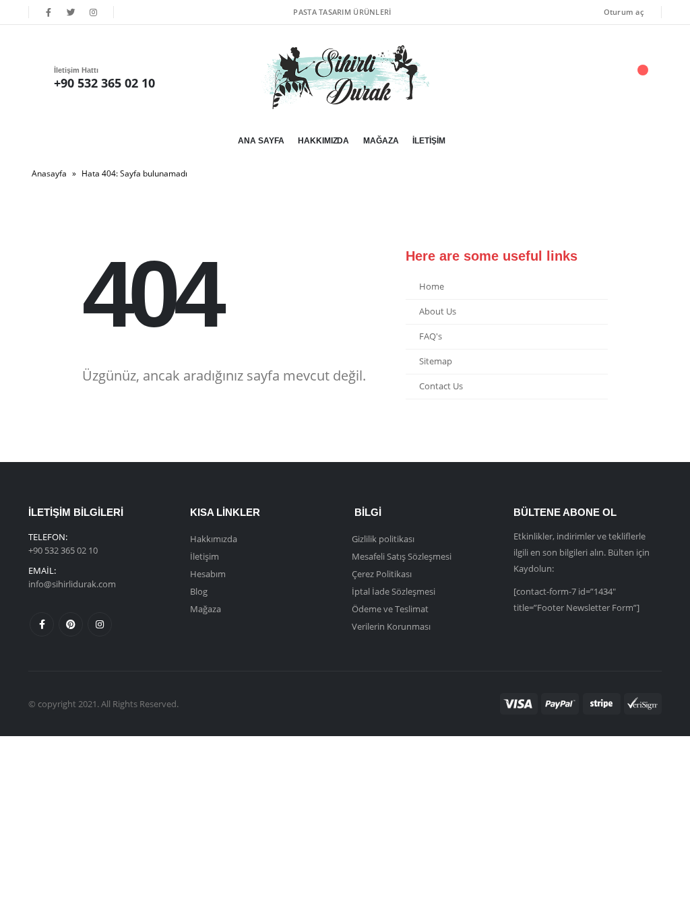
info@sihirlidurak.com (72, 584)
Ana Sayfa (261, 140)
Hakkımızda (323, 140)
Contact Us (441, 386)
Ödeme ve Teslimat (390, 609)
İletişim (428, 140)
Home (431, 286)
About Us (437, 311)
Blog (199, 591)
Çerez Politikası (382, 574)
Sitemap (435, 361)
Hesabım (208, 574)
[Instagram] (93, 12)
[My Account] (567, 77)
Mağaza (380, 140)
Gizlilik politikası (383, 539)
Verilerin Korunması (391, 626)
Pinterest (71, 624)
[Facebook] (48, 12)
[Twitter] (70, 12)
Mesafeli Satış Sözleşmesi (401, 556)
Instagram (100, 624)
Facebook (42, 624)
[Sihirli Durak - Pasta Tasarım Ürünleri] (345, 77)
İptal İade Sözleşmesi (393, 591)
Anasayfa (49, 173)
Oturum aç (624, 12)
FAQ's (430, 336)
